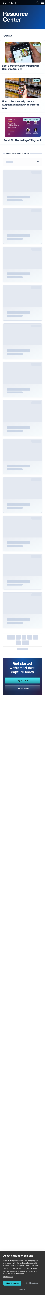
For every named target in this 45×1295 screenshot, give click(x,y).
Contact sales (22, 689)
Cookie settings (32, 1283)
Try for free (22, 681)
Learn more (8, 1276)
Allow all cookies (12, 1283)
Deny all (22, 1289)
